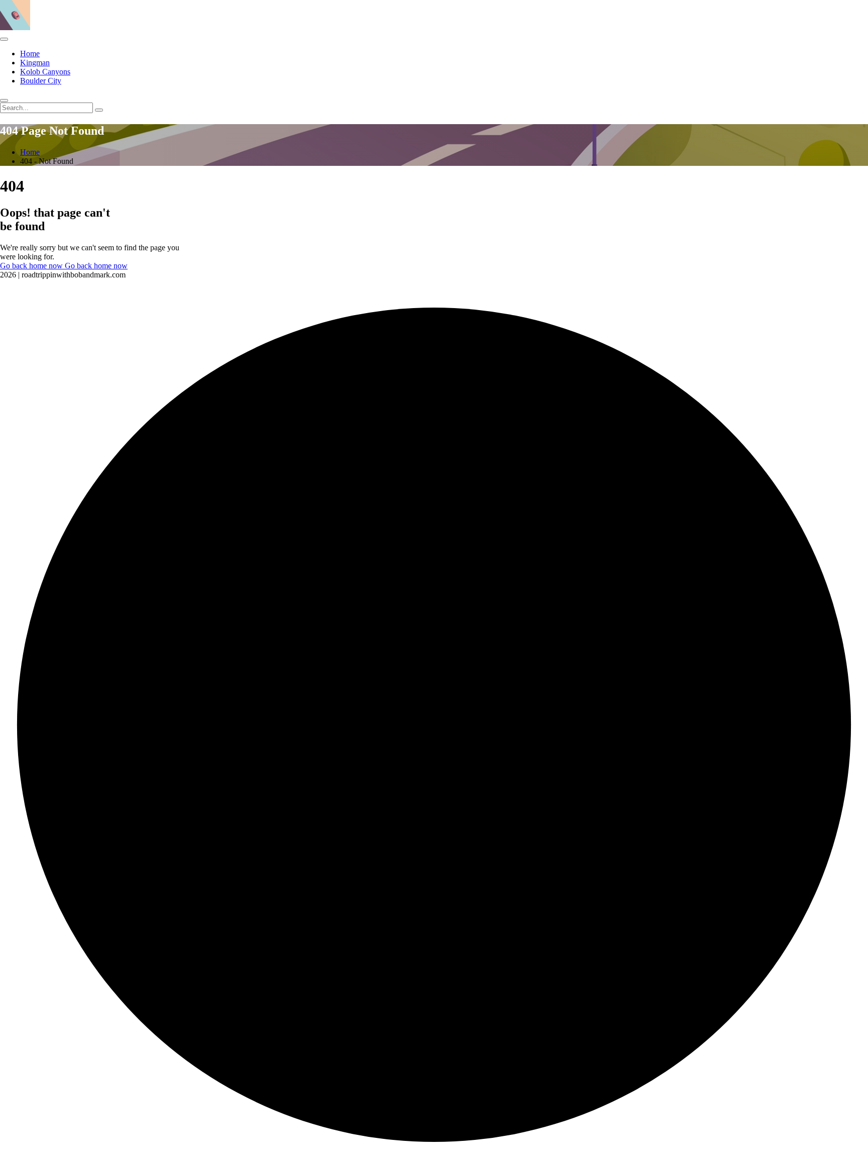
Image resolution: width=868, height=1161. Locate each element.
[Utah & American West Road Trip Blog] (15, 27)
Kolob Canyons (45, 71)
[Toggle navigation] (4, 39)
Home (30, 53)
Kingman (35, 62)
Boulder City (40, 80)
